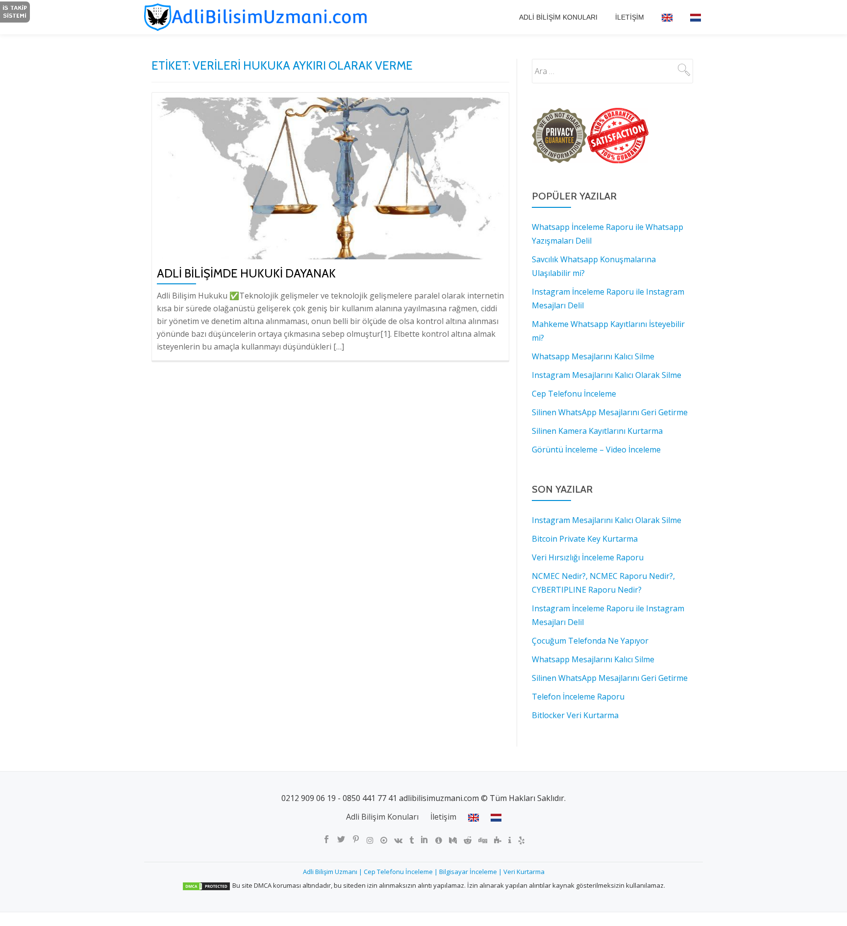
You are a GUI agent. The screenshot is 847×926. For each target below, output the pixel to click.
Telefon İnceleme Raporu (578, 696)
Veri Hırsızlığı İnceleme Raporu (588, 557)
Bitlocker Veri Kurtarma (575, 715)
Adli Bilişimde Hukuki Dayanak (246, 273)
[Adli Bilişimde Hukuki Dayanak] (330, 177)
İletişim (629, 17)
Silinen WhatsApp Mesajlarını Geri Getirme (610, 678)
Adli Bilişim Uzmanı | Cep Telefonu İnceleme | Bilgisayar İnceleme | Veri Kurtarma (424, 871)
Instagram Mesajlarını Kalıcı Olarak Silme (606, 520)
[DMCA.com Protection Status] (206, 885)
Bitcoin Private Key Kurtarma (585, 538)
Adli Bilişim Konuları (558, 17)
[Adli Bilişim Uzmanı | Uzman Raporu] (267, 17)
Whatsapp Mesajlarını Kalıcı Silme (593, 659)
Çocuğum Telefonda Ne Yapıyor (590, 640)
